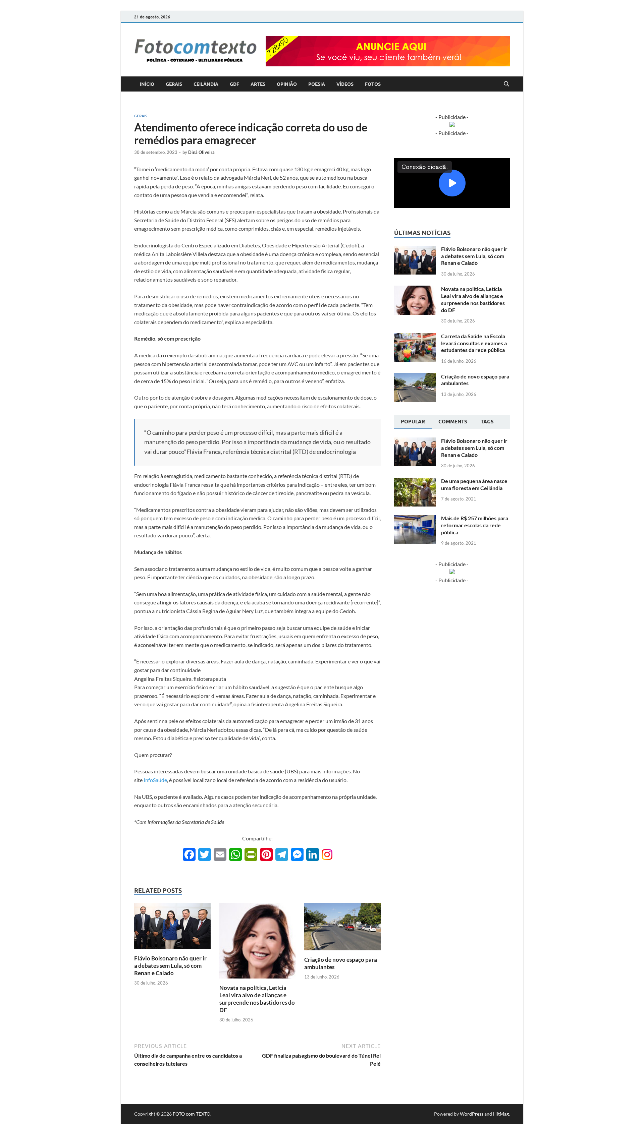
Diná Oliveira (201, 152)
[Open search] (506, 84)
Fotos (373, 84)
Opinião (287, 84)
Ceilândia (206, 84)
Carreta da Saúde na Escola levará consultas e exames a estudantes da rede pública (474, 343)
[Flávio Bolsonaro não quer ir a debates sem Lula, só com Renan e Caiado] (172, 928)
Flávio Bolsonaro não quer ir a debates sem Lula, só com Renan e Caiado (170, 966)
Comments (452, 422)
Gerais (174, 84)
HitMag (501, 1114)
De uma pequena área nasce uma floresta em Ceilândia (474, 484)
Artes (258, 84)
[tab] (413, 422)
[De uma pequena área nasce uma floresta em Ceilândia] (415, 481)
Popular (413, 422)
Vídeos (345, 84)
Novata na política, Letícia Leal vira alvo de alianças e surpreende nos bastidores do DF (257, 998)
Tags (487, 422)
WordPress (471, 1114)
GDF (234, 84)
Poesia (316, 84)
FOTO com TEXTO (191, 1114)
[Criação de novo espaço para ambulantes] (342, 929)
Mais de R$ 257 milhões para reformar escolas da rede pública (474, 525)
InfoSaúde (155, 780)
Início (147, 84)
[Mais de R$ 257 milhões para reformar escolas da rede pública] (415, 519)
